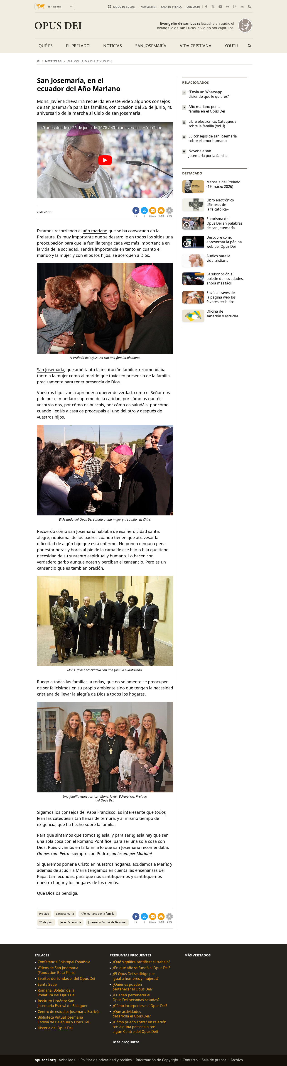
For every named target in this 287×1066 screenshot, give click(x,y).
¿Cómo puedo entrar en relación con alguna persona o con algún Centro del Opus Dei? (139, 1027)
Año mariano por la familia (97, 914)
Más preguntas (126, 1041)
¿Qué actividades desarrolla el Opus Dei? (132, 1014)
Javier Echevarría (70, 922)
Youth (231, 45)
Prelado (44, 914)
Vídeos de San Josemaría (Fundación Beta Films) (58, 970)
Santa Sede (47, 984)
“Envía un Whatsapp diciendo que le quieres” (209, 94)
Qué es (46, 45)
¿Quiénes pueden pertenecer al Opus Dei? (132, 987)
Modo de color (124, 6)
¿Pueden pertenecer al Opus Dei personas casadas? (136, 997)
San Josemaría (150, 45)
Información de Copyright (157, 1059)
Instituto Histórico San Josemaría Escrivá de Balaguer (63, 1003)
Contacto (193, 6)
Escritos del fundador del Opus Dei (66, 978)
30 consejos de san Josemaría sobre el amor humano (213, 138)
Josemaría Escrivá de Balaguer (107, 922)
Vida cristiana (195, 45)
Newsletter (148, 6)
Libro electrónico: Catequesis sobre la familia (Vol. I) (212, 123)
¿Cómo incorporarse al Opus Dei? (140, 1005)
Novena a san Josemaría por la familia (208, 153)
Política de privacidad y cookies (106, 1059)
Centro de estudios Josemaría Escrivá (68, 1011)
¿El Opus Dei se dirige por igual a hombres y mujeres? (136, 976)
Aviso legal (67, 1059)
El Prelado (78, 45)
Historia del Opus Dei (55, 1028)
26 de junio (46, 922)
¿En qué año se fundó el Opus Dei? (141, 968)
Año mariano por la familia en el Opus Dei (207, 108)
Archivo (237, 1059)
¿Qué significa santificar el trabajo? (141, 962)
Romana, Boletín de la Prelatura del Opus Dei (56, 992)
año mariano (95, 230)
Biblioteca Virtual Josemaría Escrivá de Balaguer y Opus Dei (63, 1019)
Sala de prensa (171, 6)
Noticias (112, 45)
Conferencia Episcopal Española (64, 962)
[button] (161, 212)
